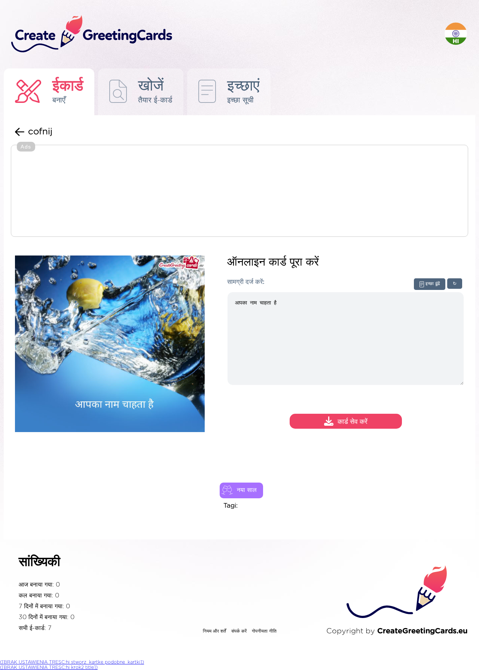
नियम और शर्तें (214, 631)
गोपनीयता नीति (264, 631)
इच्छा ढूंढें (432, 283)
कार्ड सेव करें (352, 422)
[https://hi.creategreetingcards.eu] (222, 34)
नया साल (247, 490)
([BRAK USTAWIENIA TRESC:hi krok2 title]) (49, 667)
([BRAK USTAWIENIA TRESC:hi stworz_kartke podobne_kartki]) (72, 662)
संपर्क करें (239, 631)
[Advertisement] (239, 191)
